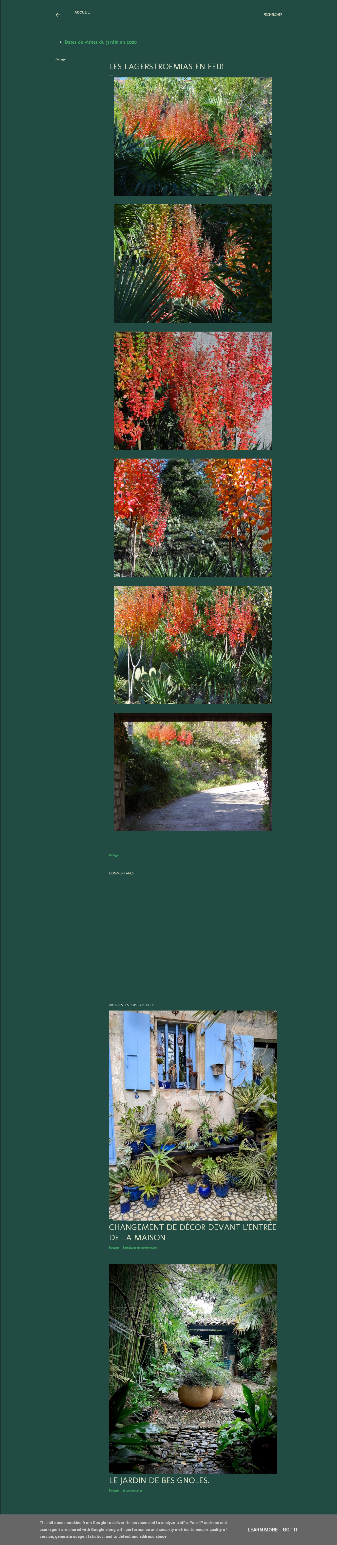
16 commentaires (132, 1490)
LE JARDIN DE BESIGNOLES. (159, 1480)
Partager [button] (61, 59)
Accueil (82, 12)
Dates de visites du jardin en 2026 (101, 42)
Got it (291, 1530)
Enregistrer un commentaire (140, 1247)
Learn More (263, 1530)
